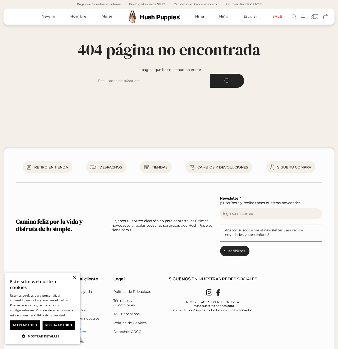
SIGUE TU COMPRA (294, 167)
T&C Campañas (126, 314)
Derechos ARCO (127, 331)
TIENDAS (160, 167)
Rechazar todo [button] (58, 325)
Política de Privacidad (132, 291)
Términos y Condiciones (124, 302)
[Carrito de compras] (326, 17)
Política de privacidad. (50, 315)
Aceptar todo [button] (25, 325)
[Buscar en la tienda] (227, 81)
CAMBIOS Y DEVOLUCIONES (222, 167)
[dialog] (42, 308)
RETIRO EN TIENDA (51, 167)
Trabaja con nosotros (81, 318)
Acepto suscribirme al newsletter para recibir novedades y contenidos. (264, 232)
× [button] (74, 278)
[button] (42, 336)
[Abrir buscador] (294, 16)
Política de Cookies (130, 323)
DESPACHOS (110, 167)
